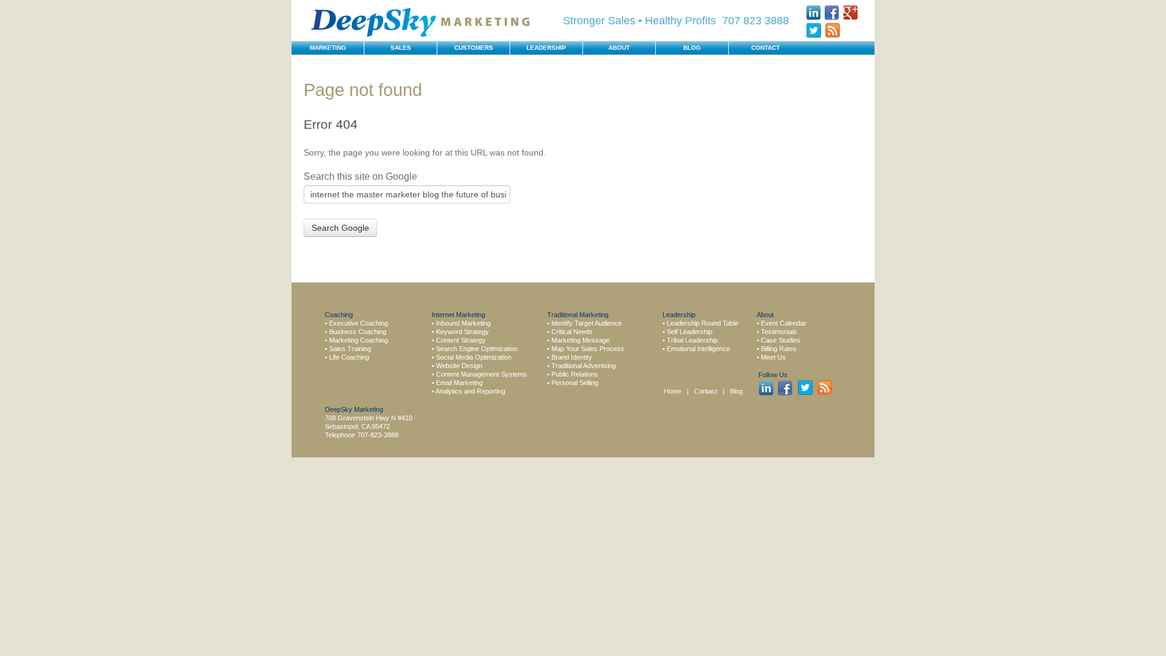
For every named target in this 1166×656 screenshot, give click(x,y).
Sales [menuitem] (400, 47)
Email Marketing (459, 382)
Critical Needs (572, 331)
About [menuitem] (619, 47)
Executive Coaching (358, 323)
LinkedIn (813, 12)
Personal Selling (574, 382)
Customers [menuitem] (473, 47)
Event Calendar (783, 323)
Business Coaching (357, 331)
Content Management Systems (481, 374)
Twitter (813, 30)
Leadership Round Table (702, 323)
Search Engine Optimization (476, 348)
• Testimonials (777, 331)
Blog (736, 391)
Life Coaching (349, 357)
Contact (706, 391)
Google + (851, 12)
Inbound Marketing (463, 323)
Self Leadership (689, 331)
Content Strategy (461, 340)
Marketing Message (580, 340)
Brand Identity (571, 357)
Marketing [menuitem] (328, 47)
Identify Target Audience (586, 323)
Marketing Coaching (358, 340)
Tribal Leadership (692, 340)
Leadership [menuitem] (546, 47)
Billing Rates (779, 348)
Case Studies (780, 340)
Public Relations (574, 374)
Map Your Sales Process (587, 348)
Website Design (459, 365)
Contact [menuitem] (765, 47)
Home (672, 391)
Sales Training (350, 348)
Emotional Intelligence (698, 348)
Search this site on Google (360, 176)
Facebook (832, 12)
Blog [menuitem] (692, 47)
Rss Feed (832, 30)
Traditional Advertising (583, 365)
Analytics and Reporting (470, 391)
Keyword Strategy (462, 331)
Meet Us (773, 357)
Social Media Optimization (473, 357)
